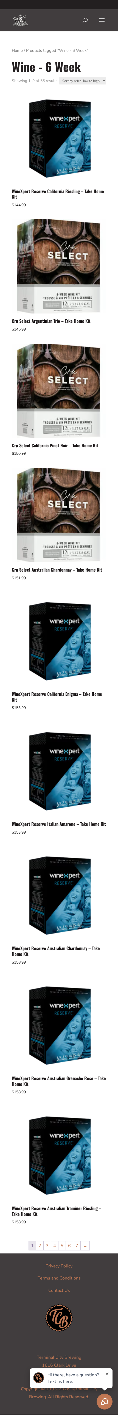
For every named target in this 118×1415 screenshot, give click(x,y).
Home (17, 50)
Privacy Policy (59, 1266)
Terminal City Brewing (59, 1357)
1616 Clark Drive (59, 1365)
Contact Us (59, 1290)
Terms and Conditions (59, 1278)
